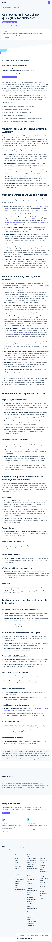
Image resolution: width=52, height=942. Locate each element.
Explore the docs (31, 829)
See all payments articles (8, 779)
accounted (40, 222)
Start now (5, 813)
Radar (16, 887)
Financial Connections (20, 870)
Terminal (17, 895)
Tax (15, 893)
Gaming (29, 877)
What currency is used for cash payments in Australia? (15, 60)
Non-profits (30, 888)
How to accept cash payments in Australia (12, 68)
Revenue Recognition (20, 889)
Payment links (18, 881)
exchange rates (20, 149)
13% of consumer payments (17, 95)
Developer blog (30, 925)
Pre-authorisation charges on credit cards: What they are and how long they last (24, 783)
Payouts (16, 885)
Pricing (16, 849)
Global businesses (31, 862)
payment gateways (16, 321)
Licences (42, 867)
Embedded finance (31, 858)
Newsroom (42, 882)
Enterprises (29, 849)
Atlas (16, 851)
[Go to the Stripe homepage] (3, 847)
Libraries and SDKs (31, 921)
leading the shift (28, 249)
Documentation (30, 914)
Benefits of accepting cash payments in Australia (14, 65)
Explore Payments (6, 831)
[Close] (49, 935)
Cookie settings (43, 871)
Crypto (16, 864)
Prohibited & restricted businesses (42, 863)
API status (29, 917)
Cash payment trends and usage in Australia (13, 63)
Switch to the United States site (25, 938)
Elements (17, 868)
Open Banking (34, 265)
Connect (17, 862)
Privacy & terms (43, 860)
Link (16, 877)
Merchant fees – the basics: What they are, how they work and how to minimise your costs (26, 785)
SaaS (28, 872)
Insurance (29, 883)
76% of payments (37, 219)
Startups (29, 851)
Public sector (30, 892)
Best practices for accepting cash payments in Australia (16, 73)
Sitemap (41, 869)
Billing (16, 854)
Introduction (5, 58)
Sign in (41, 898)
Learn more (5, 37)
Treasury (17, 896)
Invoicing (17, 874)
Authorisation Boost (19, 853)
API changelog (30, 919)
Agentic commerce (31, 853)
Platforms (29, 870)
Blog (41, 853)
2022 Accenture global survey (33, 88)
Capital (16, 856)
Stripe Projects (30, 923)
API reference (30, 916)
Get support (42, 891)
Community (42, 854)
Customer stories (44, 851)
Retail (28, 894)
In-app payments (31, 864)
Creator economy (31, 875)
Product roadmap (44, 878)
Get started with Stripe (9, 22)
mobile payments (38, 227)
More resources (6, 7)
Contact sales (14, 813)
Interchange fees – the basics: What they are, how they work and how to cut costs (24, 787)
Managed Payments (19, 879)
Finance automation (31, 860)
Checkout (17, 858)
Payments (16, 7)
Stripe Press (42, 884)
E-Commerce (30, 856)
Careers (41, 880)
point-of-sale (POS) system (21, 332)
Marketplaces (30, 866)
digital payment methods (35, 467)
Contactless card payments (12, 222)
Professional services (32, 890)
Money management (32, 868)
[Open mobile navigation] (49, 2)
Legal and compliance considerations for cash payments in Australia (19, 70)
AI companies (30, 874)
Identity (16, 872)
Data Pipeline (18, 866)
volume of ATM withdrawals (28, 212)
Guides (41, 849)
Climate (16, 860)
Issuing (16, 875)
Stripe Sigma (18, 891)
